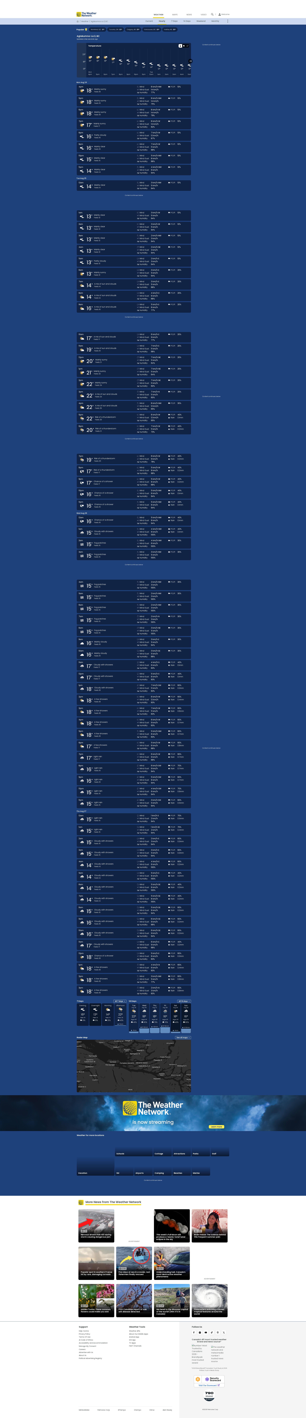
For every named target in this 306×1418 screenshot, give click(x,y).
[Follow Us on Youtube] (206, 1333)
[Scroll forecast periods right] (190, 61)
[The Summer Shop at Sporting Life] (220, 1166)
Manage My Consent (87, 1346)
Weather (84, 21)
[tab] (180, 46)
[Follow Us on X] (224, 1333)
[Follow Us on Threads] (218, 1333)
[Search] (212, 14)
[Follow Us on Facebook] (194, 1333)
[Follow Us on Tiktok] (212, 1333)
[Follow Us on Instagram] (200, 1333)
